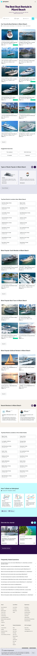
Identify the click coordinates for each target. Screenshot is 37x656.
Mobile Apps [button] (15, 610)
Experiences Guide (4, 631)
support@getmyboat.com (29, 631)
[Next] (35, 167)
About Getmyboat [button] (4, 607)
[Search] (33, 18)
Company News (3, 627)
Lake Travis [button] (15, 634)
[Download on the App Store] (4, 511)
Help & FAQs (26, 627)
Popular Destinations (17, 625)
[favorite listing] (17, 59)
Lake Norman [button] (15, 639)
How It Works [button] (15, 607)
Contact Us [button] (3, 622)
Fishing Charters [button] (27, 610)
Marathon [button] (14, 644)
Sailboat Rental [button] (27, 617)
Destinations (3, 632)
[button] (12, 25)
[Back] (32, 167)
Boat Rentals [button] (26, 607)
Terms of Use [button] (3, 612)
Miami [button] (14, 627)
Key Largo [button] (14, 641)
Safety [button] (14, 612)
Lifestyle (2, 629)
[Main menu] (35, 2)
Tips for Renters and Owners (5, 634)
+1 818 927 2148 (27, 629)
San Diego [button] (14, 632)
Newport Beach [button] (15, 636)
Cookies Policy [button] (3, 615)
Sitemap (2, 620)
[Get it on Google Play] (11, 511)
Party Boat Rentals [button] (27, 620)
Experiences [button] (27, 604)
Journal (2, 625)
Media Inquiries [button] (3, 610)
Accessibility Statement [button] (4, 617)
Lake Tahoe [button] (15, 631)
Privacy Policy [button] (18, 654)
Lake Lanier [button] (15, 629)
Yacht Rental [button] (26, 615)
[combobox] (8, 18)
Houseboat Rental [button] (27, 612)
